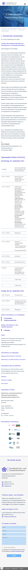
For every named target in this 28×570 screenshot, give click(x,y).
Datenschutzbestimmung (17, 551)
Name (4, 527)
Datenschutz (15, 568)
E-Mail (4, 534)
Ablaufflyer (7, 330)
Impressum (7, 568)
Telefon (4, 530)
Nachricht (5, 537)
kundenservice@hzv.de (10, 516)
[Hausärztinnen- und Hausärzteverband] (11, 3)
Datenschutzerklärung (9, 547)
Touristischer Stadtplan (6, 380)
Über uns (20, 28)
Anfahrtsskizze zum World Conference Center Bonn (13, 359)
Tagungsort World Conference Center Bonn (11, 356)
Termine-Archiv (13, 29)
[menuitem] (8, 568)
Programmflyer (8, 318)
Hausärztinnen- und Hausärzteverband (9, 28)
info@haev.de (7, 486)
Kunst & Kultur (4, 383)
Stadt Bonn (3, 376)
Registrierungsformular (10, 320)
